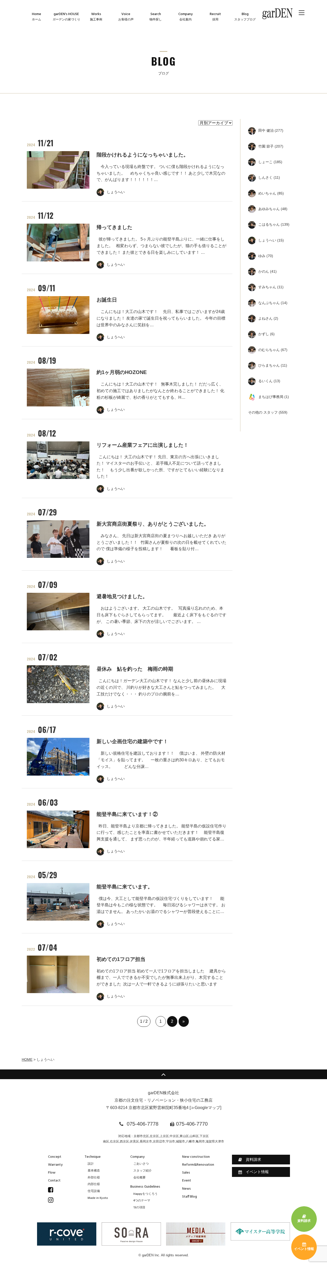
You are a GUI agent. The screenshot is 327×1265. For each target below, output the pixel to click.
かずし (266, 334)
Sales (186, 1173)
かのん (267, 271)
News (186, 1189)
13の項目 (139, 1207)
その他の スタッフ (267, 412)
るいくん (269, 381)
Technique (93, 1157)
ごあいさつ (141, 1163)
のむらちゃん (272, 350)
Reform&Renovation (198, 1165)
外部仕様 (94, 1177)
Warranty (55, 1165)
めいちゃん (271, 193)
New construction (196, 1157)
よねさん (268, 318)
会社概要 (139, 1177)
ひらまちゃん (272, 365)
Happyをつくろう (145, 1194)
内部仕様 (94, 1184)
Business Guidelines (145, 1187)
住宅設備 (94, 1191)
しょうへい (271, 240)
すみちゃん (271, 287)
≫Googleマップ (205, 1107)
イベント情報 (257, 1172)
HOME (27, 1059)
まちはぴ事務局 (273, 397)
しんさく (269, 177)
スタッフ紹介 (142, 1170)
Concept (54, 1157)
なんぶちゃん (272, 303)
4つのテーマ (141, 1200)
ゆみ (265, 256)
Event (186, 1181)
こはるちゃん (273, 224)
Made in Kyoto (98, 1198)
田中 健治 (270, 130)
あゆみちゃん (272, 209)
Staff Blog (189, 1197)
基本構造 (94, 1170)
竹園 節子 (270, 146)
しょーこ (270, 162)
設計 (91, 1163)
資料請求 (253, 1159)
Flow (51, 1173)
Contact (54, 1181)
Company (137, 1157)
